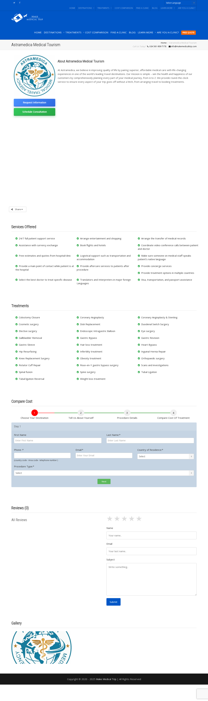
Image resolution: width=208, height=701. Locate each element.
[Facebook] (19, 2)
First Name (20, 434)
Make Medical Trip (106, 679)
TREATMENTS (103, 8)
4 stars (132, 520)
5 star (139, 520)
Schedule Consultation (34, 111)
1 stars (110, 520)
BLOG (154, 8)
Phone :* (19, 449)
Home (164, 42)
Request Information (34, 102)
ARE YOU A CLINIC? (186, 8)
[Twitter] (14, 2)
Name (109, 528)
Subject (110, 559)
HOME (72, 8)
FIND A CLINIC (142, 8)
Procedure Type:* (24, 466)
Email (109, 543)
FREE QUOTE (188, 32)
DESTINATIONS (85, 8)
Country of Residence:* (150, 449)
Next (104, 481)
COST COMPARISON (124, 8)
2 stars (117, 520)
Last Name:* (113, 434)
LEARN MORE (167, 8)
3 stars (124, 520)
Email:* (79, 449)
